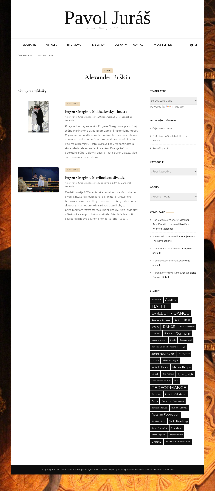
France (168, 333)
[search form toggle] (196, 45)
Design (119, 44)
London (155, 360)
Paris (176, 381)
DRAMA (156, 333)
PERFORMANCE (169, 387)
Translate (178, 106)
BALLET (161, 306)
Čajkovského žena (162, 128)
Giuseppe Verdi (186, 340)
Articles (51, 44)
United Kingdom (158, 435)
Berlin (177, 320)
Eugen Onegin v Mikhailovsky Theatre (96, 111)
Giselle (173, 340)
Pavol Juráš (107, 17)
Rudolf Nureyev (179, 408)
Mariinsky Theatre (160, 367)
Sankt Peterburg (178, 421)
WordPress (169, 469)
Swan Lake (176, 428)
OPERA (185, 374)
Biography (29, 44)
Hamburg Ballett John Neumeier (165, 347)
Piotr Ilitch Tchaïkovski (175, 394)
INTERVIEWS (74, 44)
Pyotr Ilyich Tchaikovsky (173, 401)
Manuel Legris (170, 360)
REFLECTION (98, 44)
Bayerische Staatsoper (161, 320)
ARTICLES (72, 104)
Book (187, 319)
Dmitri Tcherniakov (187, 327)
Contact (139, 44)
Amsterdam (156, 300)
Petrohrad (156, 394)
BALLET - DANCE (170, 313)
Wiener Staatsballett (177, 441)
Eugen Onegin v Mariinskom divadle (94, 177)
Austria (170, 300)
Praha (155, 401)
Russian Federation (165, 414)
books (155, 326)
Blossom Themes (144, 469)
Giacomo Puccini (159, 340)
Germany (183, 333)
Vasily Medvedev (176, 435)
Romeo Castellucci (159, 408)
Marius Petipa (181, 367)
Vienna (156, 441)
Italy (184, 347)
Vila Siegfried (163, 44)
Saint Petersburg (158, 421)
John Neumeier (163, 353)
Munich (155, 374)
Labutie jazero (184, 354)
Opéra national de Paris (161, 381)
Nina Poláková (168, 374)
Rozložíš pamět (161, 148)
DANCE (169, 327)
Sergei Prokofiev (159, 428)
